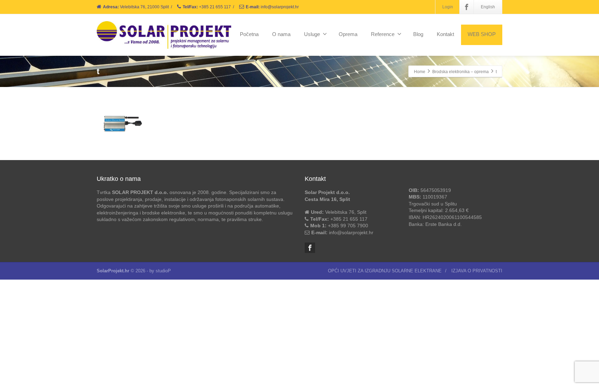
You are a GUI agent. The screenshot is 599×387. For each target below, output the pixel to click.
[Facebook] (467, 7)
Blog (418, 34)
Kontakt (445, 34)
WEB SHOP (482, 34)
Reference (382, 34)
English (488, 7)
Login (447, 7)
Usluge (312, 34)
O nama (281, 34)
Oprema (348, 34)
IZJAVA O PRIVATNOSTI (476, 270)
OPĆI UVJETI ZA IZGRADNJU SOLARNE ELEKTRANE (385, 270)
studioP (163, 270)
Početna (249, 34)
